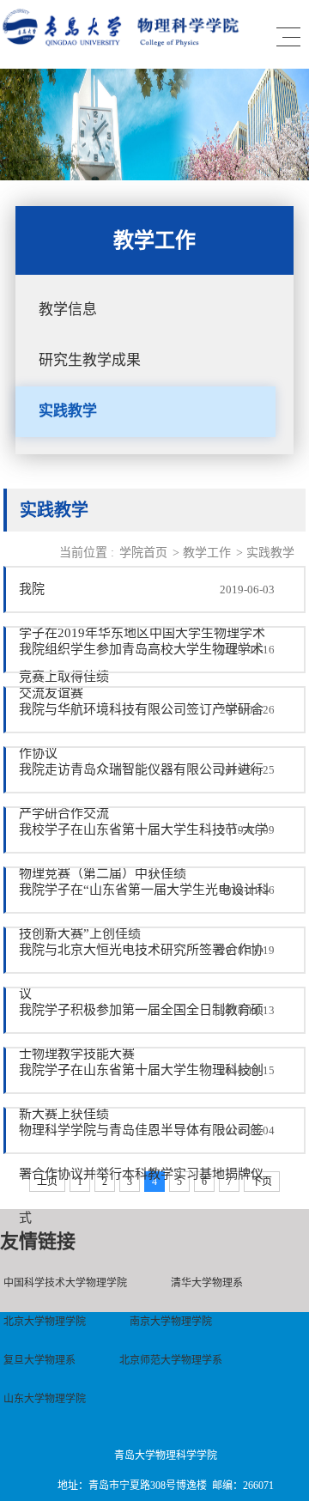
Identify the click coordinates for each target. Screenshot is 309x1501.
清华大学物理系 (207, 1283)
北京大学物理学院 (44, 1322)
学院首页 (143, 552)
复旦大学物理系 (39, 1360)
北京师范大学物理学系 (170, 1360)
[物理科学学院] (124, 42)
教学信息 (68, 309)
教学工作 (207, 552)
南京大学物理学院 (171, 1322)
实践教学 (68, 411)
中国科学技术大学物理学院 (65, 1283)
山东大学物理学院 (44, 1399)
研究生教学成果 (90, 360)
